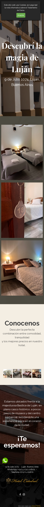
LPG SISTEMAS (36, 506)
